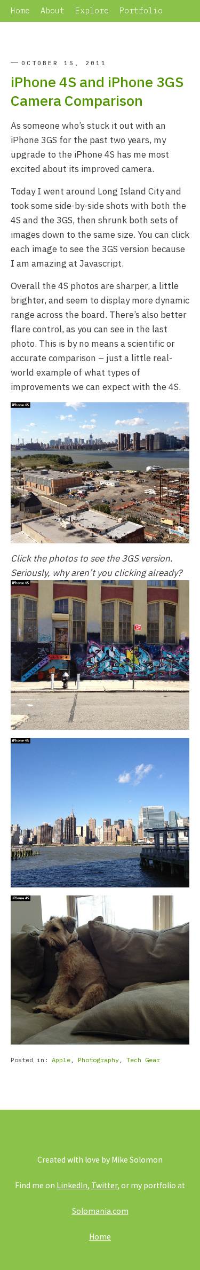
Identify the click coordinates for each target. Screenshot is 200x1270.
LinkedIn (72, 1185)
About (53, 10)
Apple (61, 1060)
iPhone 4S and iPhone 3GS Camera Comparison (97, 91)
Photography (98, 1060)
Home (20, 10)
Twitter (104, 1185)
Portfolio (141, 10)
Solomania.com (100, 1210)
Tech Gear (143, 1060)
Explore (92, 10)
